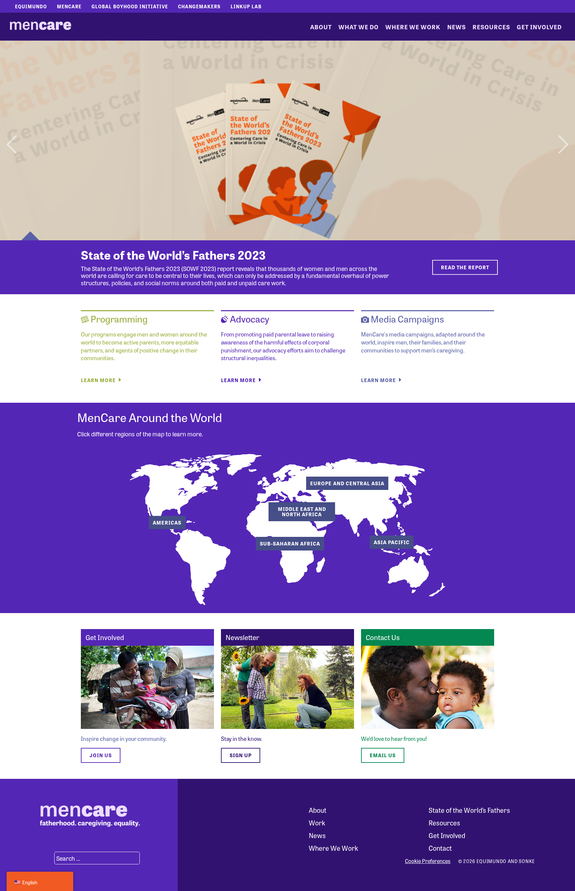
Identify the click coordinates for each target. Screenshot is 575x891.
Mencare (69, 6)
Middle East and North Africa (302, 511)
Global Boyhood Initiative (130, 6)
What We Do (358, 26)
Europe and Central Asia (347, 483)
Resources (491, 26)
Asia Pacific (392, 542)
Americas (167, 522)
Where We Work (413, 26)
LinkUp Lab (246, 6)
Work (317, 822)
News (456, 26)
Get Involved (539, 26)
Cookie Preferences (428, 861)
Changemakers (199, 6)
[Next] (562, 140)
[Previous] (12, 140)
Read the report (465, 267)
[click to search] (46, 858)
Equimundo (31, 6)
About (321, 26)
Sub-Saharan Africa (290, 543)
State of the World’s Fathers (469, 810)
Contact (440, 848)
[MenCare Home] (40, 27)
